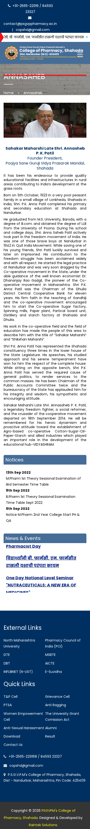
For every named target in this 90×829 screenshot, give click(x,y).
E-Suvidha (53, 671)
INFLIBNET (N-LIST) (18, 671)
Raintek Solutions (43, 825)
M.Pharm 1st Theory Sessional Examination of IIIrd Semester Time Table (43, 474)
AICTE (49, 663)
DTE (7, 654)
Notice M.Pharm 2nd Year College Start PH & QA (43, 510)
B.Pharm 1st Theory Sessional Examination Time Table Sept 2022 (40, 491)
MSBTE (50, 654)
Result (50, 736)
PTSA (8, 705)
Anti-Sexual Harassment (24, 728)
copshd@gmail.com (32, 29)
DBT (7, 663)
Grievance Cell (57, 696)
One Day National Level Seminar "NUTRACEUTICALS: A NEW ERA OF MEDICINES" (41, 580)
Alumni (51, 728)
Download (12, 736)
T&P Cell (11, 696)
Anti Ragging (55, 705)
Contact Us (13, 744)
